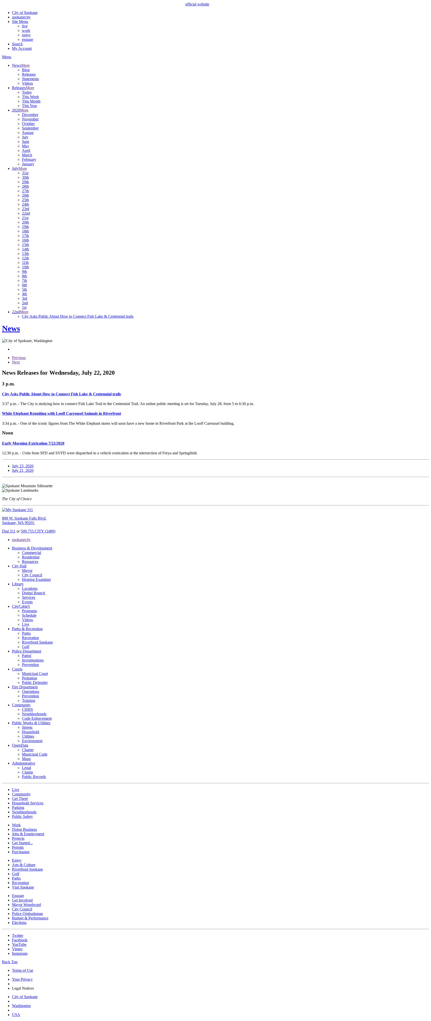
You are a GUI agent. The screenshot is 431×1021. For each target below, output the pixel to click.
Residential (30, 557)
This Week (30, 97)
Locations (29, 588)
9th (24, 271)
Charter (28, 750)
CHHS (27, 709)
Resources (30, 561)
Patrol (26, 656)
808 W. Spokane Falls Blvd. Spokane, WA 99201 (24, 520)
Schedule (29, 615)
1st (24, 307)
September (30, 128)
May (25, 146)
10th (25, 267)
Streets (27, 727)
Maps (26, 759)
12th (25, 258)
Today (27, 92)
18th (25, 231)
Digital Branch (33, 593)
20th (25, 222)
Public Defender (35, 682)
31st (25, 173)
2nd (25, 303)
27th (25, 191)
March (27, 155)
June (25, 141)
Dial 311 (8, 531)
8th (24, 276)
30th (25, 177)
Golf (25, 647)
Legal (26, 768)
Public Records (34, 777)
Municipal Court (35, 673)
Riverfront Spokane (37, 642)
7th (24, 280)
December (30, 115)
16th (25, 240)
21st (25, 218)
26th (25, 195)
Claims (27, 772)
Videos (27, 83)
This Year (29, 106)
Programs (29, 611)
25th (25, 200)
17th (25, 236)
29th (25, 182)
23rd (25, 209)
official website (197, 4)
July (25, 137)
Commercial (31, 552)
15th (25, 244)
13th (25, 253)
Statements (30, 79)
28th (25, 186)
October (28, 123)
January (28, 164)
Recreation (30, 638)
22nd (26, 213)
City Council (32, 575)
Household (30, 732)
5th (24, 289)
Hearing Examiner (36, 579)
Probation (29, 678)
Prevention (30, 664)
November (30, 119)
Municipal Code (34, 754)
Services (28, 597)
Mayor (27, 570)
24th (25, 204)
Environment (32, 741)
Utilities (28, 736)
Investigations (33, 660)
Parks (26, 633)
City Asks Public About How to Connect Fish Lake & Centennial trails (77, 316)
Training (28, 700)
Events (27, 602)
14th (25, 249)
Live (25, 624)
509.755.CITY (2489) (38, 531)
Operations (30, 691)
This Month (31, 101)
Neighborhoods (34, 714)
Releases (29, 74)
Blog (26, 70)
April (26, 150)
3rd (24, 298)
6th (24, 285)
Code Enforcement (37, 718)
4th (24, 294)
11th (25, 262)
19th (25, 227)
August (27, 132)
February (29, 159)
